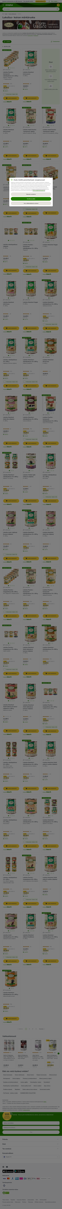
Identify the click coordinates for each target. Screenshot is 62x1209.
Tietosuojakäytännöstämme (39, 190)
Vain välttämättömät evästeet (31, 203)
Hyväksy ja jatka (31, 199)
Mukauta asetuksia (31, 194)
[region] (31, 192)
